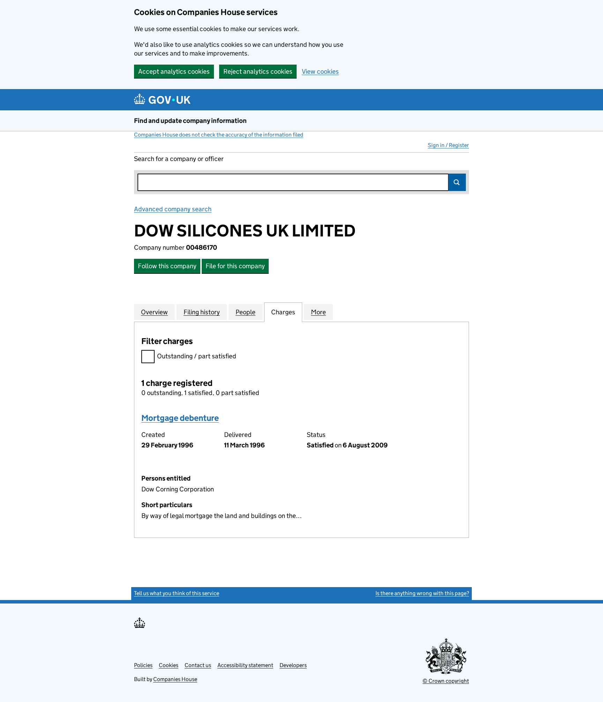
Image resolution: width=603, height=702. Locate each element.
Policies (143, 665)
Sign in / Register (448, 145)
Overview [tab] (154, 312)
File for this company (235, 266)
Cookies (168, 665)
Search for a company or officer (179, 159)
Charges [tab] (283, 312)
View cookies (320, 71)
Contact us (198, 665)
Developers (293, 665)
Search (457, 182)
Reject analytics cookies (257, 71)
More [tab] (318, 312)
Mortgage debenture (180, 418)
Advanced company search (172, 209)
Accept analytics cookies (174, 71)
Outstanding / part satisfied (196, 356)
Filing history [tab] (202, 312)
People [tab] (245, 312)
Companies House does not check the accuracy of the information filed (218, 134)
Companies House (175, 679)
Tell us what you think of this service (176, 593)
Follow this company (167, 266)
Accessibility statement (245, 665)
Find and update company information (190, 121)
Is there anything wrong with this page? (422, 593)
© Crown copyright (446, 681)
